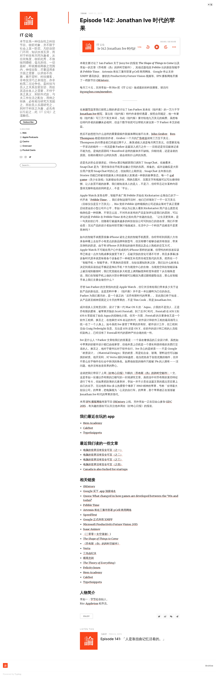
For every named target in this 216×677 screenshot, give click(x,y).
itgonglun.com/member (96, 91)
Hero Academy (92, 423)
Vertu (86, 548)
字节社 (94, 599)
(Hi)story (102, 80)
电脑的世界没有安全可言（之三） (103, 459)
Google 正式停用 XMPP (98, 519)
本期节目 (88, 109)
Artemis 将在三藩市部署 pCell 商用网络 (107, 510)
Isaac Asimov (91, 529)
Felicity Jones (91, 567)
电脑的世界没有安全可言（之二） (103, 454)
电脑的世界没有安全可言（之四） (103, 464)
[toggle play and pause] (157, 47)
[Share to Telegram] (177, 616)
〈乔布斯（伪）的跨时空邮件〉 (151, 373)
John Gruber (159, 134)
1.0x (139, 47)
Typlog (18, 674)
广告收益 (142, 138)
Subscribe (28, 122)
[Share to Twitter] (159, 616)
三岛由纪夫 (89, 553)
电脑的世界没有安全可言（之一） (103, 450)
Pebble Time (99, 199)
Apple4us (92, 603)
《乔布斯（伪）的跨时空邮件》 (101, 543)
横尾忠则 (88, 558)
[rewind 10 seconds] (148, 47)
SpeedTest (90, 514)
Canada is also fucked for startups (105, 469)
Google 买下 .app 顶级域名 (99, 491)
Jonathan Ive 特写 (91, 113)
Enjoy (86, 616)
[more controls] (174, 47)
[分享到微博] (165, 616)
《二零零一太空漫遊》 (96, 534)
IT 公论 (26, 35)
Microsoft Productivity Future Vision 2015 (110, 524)
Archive (209, 665)
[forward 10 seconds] (166, 47)
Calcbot (88, 428)
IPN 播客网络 (94, 401)
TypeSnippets (92, 432)
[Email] (21, 156)
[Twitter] (30, 156)
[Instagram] (25, 156)
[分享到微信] (171, 616)
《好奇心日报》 (115, 373)
